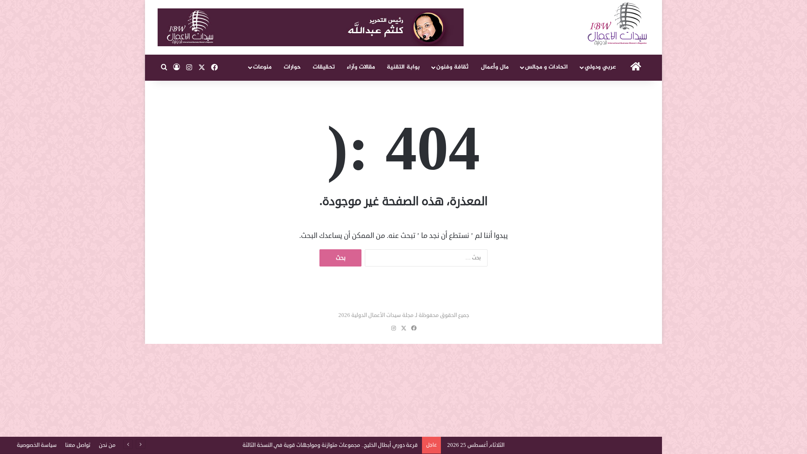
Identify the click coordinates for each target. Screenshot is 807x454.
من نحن (107, 445)
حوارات (292, 67)
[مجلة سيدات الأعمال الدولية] (617, 24)
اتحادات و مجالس (546, 67)
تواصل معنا (77, 445)
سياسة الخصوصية (37, 445)
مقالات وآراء (361, 67)
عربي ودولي (600, 67)
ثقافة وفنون (452, 67)
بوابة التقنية (403, 67)
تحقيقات (324, 67)
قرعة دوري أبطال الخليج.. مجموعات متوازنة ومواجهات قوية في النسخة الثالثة (330, 445)
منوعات (262, 67)
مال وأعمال (495, 67)
